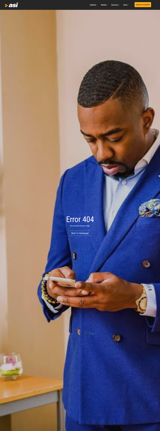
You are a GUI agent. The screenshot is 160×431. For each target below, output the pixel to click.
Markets (103, 5)
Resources (114, 5)
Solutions (93, 5)
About (125, 5)
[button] (143, 4)
